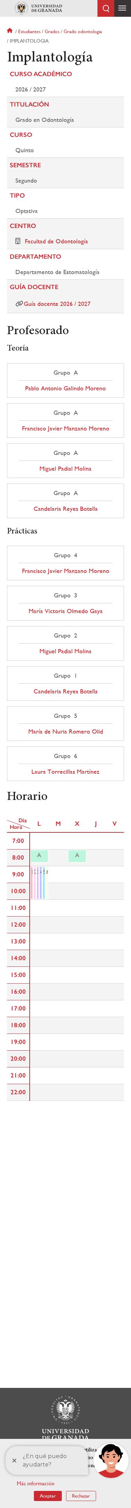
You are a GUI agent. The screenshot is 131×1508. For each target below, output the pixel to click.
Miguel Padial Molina (65, 468)
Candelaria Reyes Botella (66, 508)
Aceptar (48, 1496)
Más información (35, 1483)
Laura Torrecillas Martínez (65, 771)
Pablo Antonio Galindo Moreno (65, 388)
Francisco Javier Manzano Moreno (65, 428)
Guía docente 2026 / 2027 (57, 303)
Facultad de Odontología (56, 241)
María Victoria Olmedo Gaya (66, 611)
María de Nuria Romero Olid (65, 731)
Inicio (10, 31)
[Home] (38, 8)
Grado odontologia (83, 31)
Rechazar (81, 1496)
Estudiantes (29, 31)
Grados (52, 31)
